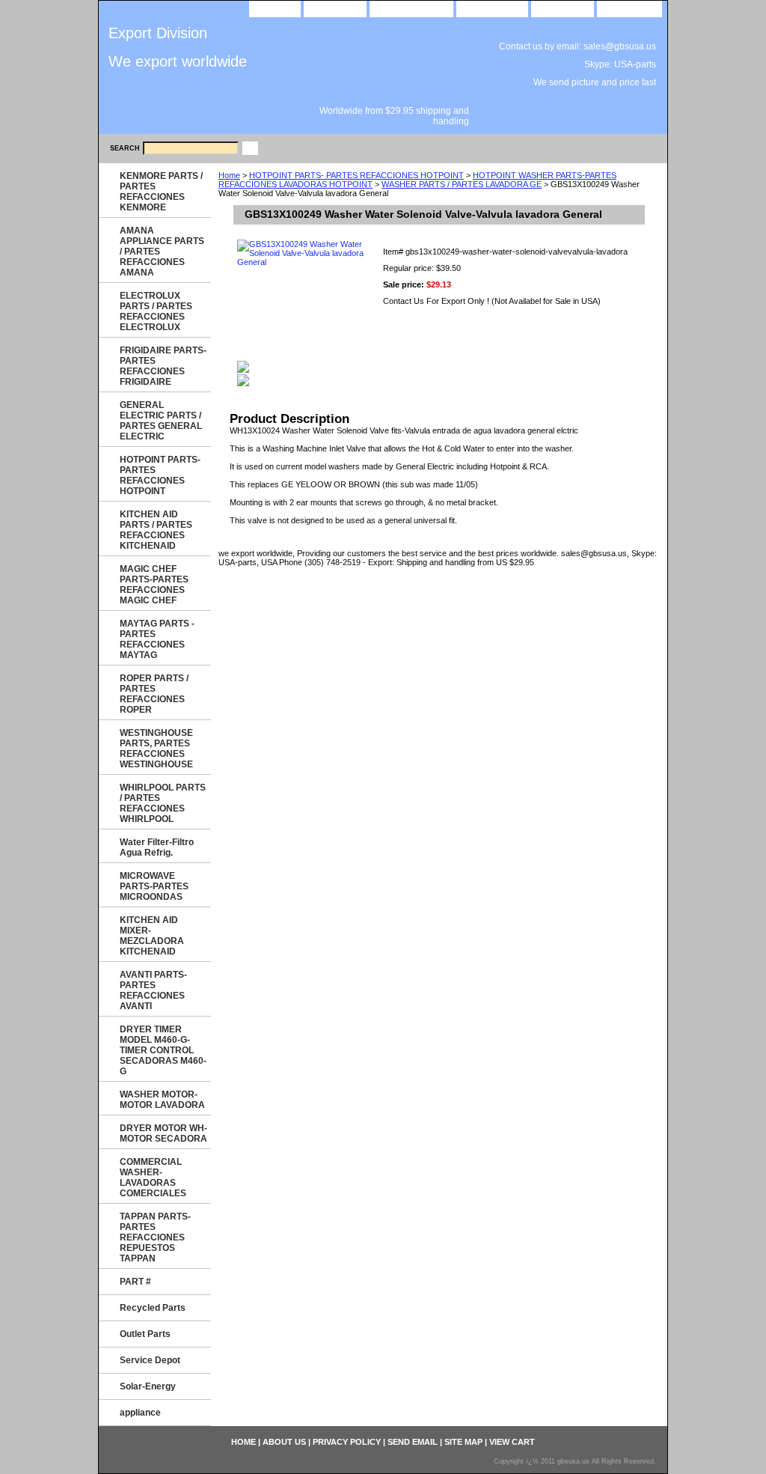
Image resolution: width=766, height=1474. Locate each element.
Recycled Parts (153, 1308)
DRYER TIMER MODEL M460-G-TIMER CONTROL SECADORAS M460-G (163, 1050)
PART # (135, 1281)
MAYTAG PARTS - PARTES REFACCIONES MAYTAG (157, 639)
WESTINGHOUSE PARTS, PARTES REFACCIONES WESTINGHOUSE (156, 749)
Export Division (157, 33)
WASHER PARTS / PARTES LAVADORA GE (462, 184)
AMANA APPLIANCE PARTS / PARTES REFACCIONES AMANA (162, 251)
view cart (629, 8)
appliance (140, 1412)
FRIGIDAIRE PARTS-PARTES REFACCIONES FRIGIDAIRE (163, 366)
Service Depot (150, 1360)
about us (335, 8)
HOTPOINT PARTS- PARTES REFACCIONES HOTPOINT (356, 175)
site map (562, 8)
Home (229, 175)
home (275, 8)
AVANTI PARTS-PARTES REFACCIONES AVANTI (153, 990)
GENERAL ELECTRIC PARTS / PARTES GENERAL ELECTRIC (161, 421)
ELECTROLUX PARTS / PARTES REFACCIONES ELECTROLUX (156, 311)
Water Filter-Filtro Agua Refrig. (157, 847)
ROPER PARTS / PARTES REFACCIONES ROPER (154, 694)
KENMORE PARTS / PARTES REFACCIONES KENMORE (161, 192)
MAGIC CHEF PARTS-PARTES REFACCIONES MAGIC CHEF (154, 585)
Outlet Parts (145, 1334)
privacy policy (411, 8)
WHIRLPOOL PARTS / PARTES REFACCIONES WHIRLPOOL (163, 803)
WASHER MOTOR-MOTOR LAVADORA (162, 1099)
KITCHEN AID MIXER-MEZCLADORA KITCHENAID (152, 936)
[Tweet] (243, 369)
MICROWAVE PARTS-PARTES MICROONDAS (154, 886)
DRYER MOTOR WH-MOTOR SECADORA (163, 1133)
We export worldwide (177, 61)
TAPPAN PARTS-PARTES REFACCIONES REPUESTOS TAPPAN (155, 1237)
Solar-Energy (148, 1386)
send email (492, 8)
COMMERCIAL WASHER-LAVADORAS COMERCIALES (153, 1178)
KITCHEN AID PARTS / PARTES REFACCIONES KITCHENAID (156, 530)
